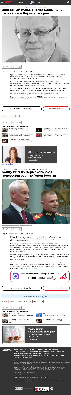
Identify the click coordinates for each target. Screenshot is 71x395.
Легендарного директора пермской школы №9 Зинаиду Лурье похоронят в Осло (55, 129)
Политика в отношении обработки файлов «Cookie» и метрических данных (31, 377)
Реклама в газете (53, 349)
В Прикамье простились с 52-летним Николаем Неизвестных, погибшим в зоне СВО (20, 321)
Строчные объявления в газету (22, 353)
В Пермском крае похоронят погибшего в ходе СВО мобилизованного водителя (20, 129)
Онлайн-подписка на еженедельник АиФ (38, 351)
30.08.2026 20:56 (6, 169)
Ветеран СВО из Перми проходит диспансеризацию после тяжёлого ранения (21, 314)
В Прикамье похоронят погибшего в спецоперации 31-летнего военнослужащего (21, 140)
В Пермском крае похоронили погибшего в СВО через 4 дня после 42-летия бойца (21, 134)
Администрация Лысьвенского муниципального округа (17, 225)
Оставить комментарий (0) (56, 108)
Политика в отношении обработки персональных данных (27, 376)
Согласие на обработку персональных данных (24, 374)
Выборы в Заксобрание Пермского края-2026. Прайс (28, 355)
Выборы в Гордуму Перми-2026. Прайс (54, 355)
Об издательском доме (20, 349)
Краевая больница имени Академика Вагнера (14, 62)
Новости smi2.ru (7, 164)
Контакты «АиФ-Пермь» (57, 351)
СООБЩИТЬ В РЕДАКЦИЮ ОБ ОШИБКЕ (23, 357)
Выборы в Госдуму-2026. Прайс (41, 353)
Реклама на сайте (42, 349)
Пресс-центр (31, 349)
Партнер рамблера (28, 388)
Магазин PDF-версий (19, 351)
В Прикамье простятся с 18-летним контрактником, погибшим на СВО (52, 320)
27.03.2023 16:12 (6, 7)
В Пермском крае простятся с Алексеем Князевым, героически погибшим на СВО (54, 314)
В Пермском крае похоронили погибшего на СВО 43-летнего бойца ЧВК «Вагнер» (55, 134)
